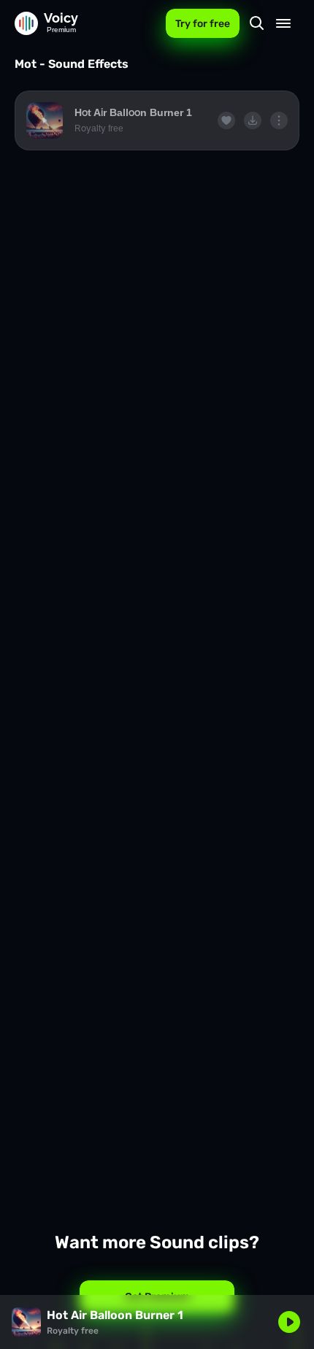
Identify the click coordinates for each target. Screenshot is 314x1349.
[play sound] (44, 120)
